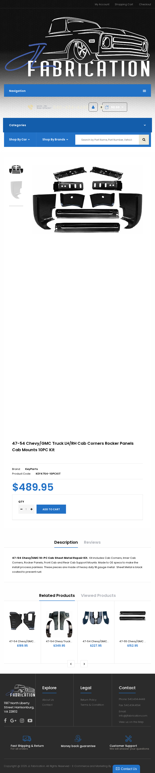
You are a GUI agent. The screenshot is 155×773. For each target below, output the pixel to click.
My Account (102, 4)
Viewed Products (98, 595)
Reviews (92, 542)
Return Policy (88, 700)
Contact (47, 705)
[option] (87, 199)
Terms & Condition (92, 705)
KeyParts (31, 469)
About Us (48, 700)
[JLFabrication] (77, 76)
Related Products (57, 595)
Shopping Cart (124, 4)
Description (66, 542)
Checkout (145, 4)
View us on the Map (131, 722)
